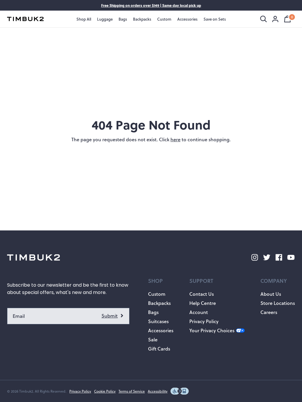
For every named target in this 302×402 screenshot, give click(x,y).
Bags (153, 312)
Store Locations (277, 303)
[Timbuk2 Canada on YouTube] (291, 257)
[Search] (263, 19)
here (175, 139)
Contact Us (201, 293)
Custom (156, 293)
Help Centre (202, 303)
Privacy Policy (204, 321)
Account (198, 312)
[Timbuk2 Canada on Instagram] (255, 257)
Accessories (160, 330)
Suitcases (158, 321)
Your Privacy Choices (211, 330)
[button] (160, 281)
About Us (270, 293)
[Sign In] (275, 19)
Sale (152, 339)
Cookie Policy (105, 391)
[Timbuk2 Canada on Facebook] (279, 257)
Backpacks (159, 303)
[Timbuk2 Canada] (25, 19)
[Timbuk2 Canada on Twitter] (267, 257)
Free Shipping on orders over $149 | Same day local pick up (151, 5)
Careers (268, 312)
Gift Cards (159, 348)
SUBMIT (112, 316)
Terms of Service (132, 391)
